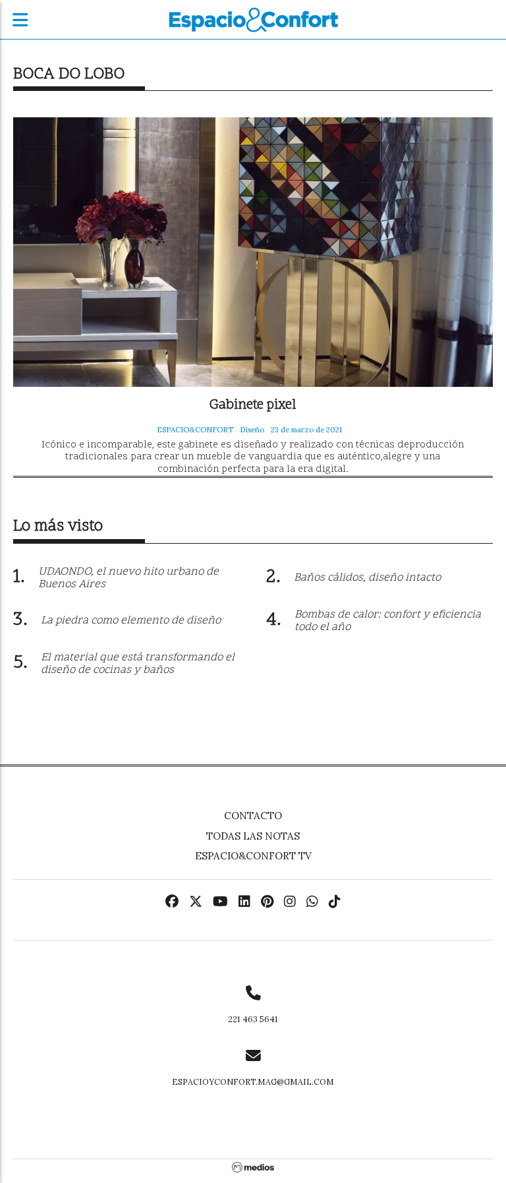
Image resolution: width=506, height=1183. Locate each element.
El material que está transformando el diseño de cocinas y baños (138, 664)
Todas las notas (253, 836)
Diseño (252, 430)
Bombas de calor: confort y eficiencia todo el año (388, 621)
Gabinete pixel (253, 405)
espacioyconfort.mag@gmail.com (253, 1082)
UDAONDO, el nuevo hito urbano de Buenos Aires (128, 578)
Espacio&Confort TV (253, 856)
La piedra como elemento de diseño (131, 621)
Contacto (253, 815)
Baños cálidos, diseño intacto (367, 578)
